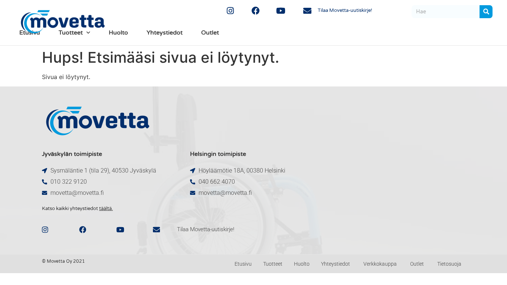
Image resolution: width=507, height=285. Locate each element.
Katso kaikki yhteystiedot (77, 209)
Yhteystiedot (165, 32)
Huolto (118, 32)
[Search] (486, 11)
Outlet (210, 32)
